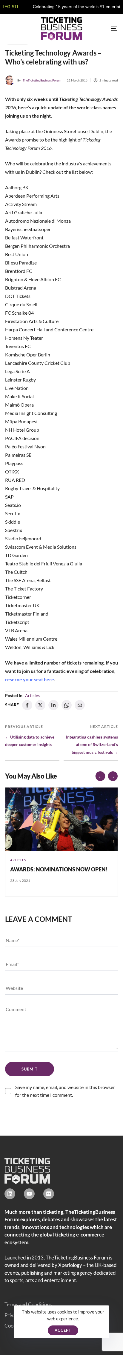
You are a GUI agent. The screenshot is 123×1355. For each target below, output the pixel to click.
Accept (63, 1330)
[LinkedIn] (53, 705)
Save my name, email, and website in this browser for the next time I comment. (65, 1091)
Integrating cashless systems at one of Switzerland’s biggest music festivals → (92, 744)
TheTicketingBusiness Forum (42, 80)
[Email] (80, 705)
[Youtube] (29, 1193)
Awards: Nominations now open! (59, 869)
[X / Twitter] (40, 705)
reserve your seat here (29, 679)
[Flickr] (48, 1193)
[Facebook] (27, 705)
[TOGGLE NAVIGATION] (98, 29)
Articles (32, 695)
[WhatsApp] (66, 705)
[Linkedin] (9, 1193)
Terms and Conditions (28, 1304)
